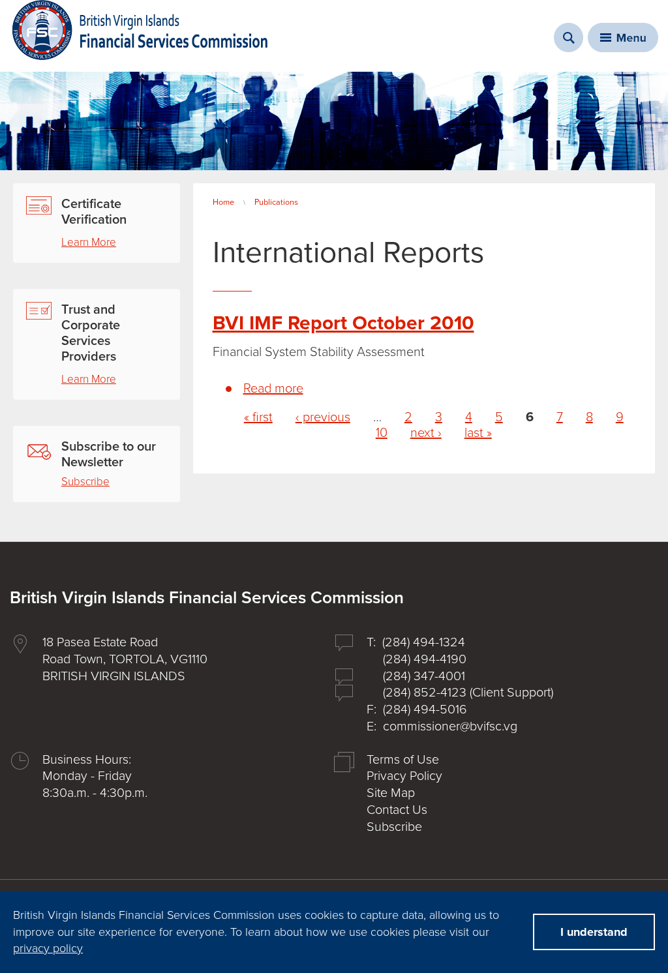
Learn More (88, 242)
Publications (276, 202)
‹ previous (323, 417)
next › (426, 433)
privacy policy (48, 948)
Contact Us (397, 810)
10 (381, 433)
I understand (594, 932)
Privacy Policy (404, 776)
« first (258, 417)
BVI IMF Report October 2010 (343, 323)
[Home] (140, 30)
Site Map (391, 793)
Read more (273, 389)
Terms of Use (403, 760)
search (568, 37)
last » (478, 433)
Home (223, 202)
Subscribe (85, 481)
